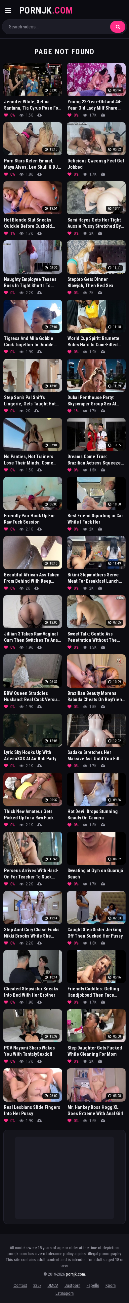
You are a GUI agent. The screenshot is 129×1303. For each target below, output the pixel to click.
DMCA (53, 1285)
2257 (37, 1285)
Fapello (93, 1285)
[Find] (117, 27)
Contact (20, 1285)
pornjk (46, 10)
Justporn (72, 1285)
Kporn (111, 1285)
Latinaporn (65, 1293)
